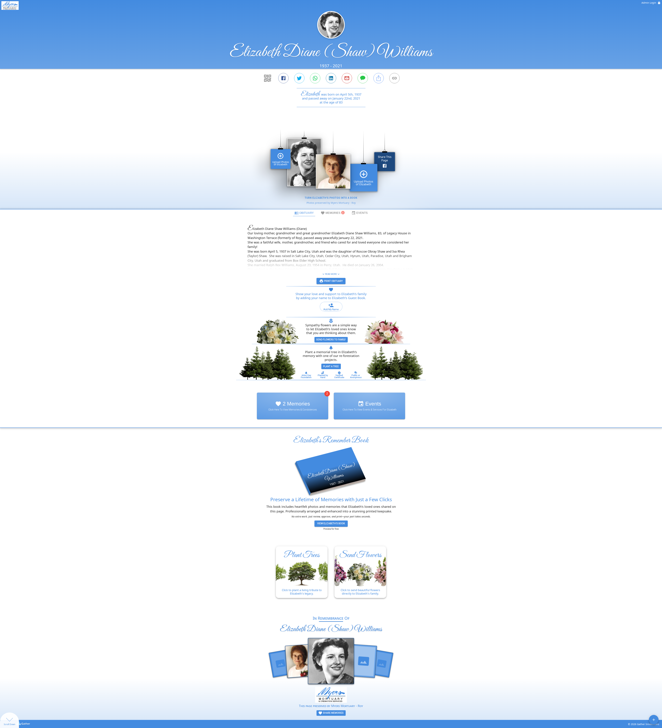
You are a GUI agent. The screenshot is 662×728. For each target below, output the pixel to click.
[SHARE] (378, 78)
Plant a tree (331, 366)
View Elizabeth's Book (331, 523)
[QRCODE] (267, 78)
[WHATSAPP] (315, 78)
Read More (331, 274)
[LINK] (394, 78)
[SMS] (363, 78)
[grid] (331, 164)
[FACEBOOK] (283, 78)
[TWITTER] (299, 78)
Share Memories (333, 712)
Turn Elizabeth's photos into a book (331, 197)
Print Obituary (333, 281)
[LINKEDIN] (331, 78)
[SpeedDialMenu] (654, 720)
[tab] (304, 212)
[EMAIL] (347, 78)
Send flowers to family (331, 339)
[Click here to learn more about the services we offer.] (331, 695)
